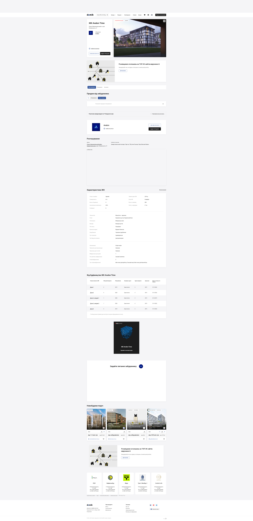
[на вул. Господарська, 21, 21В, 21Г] (136, 425)
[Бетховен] (96, 425)
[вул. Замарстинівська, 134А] (156, 425)
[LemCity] (116, 425)
